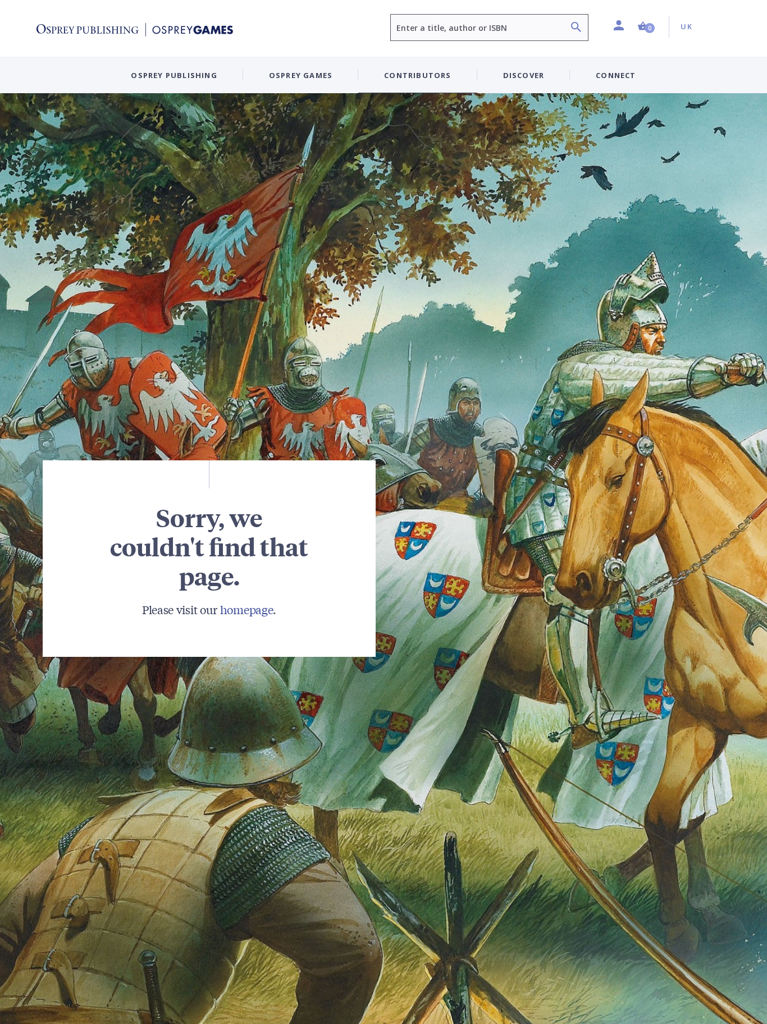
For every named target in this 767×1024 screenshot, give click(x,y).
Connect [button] (616, 75)
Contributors (417, 75)
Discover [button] (524, 75)
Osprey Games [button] (300, 75)
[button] (646, 26)
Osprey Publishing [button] (174, 75)
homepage (246, 609)
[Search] (576, 28)
